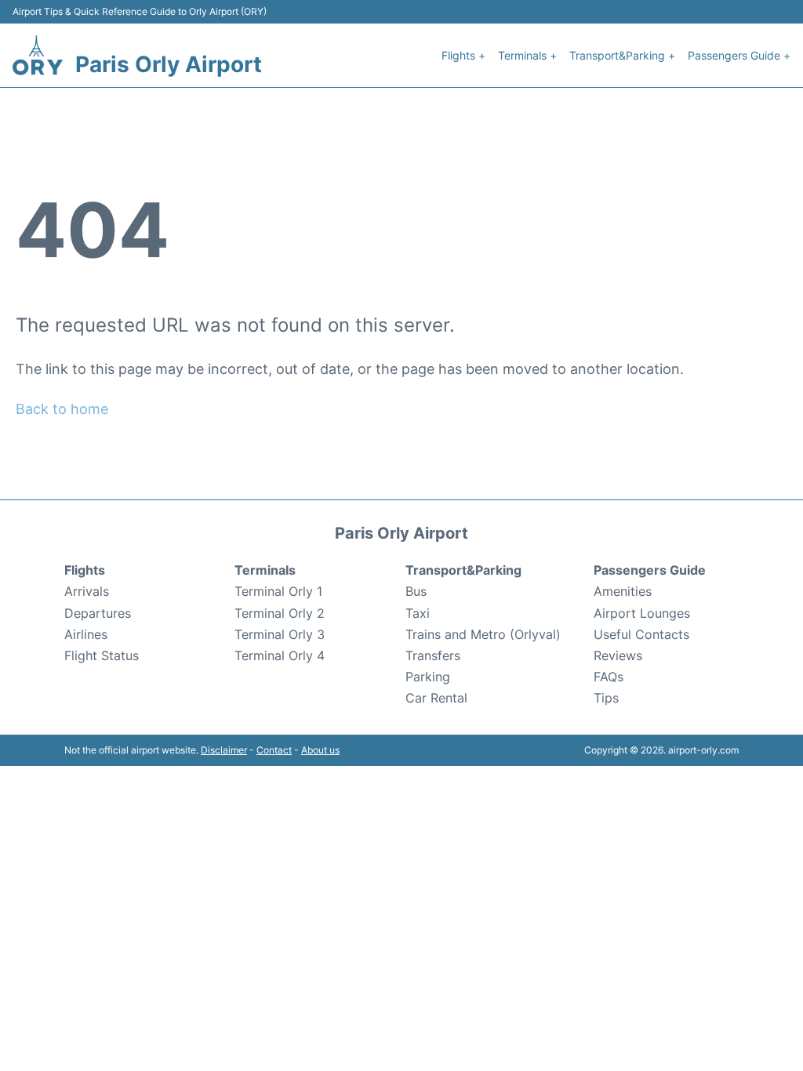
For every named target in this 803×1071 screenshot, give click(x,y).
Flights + (463, 55)
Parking (427, 676)
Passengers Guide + (739, 55)
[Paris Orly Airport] (38, 55)
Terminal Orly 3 (279, 634)
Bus (416, 591)
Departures (97, 613)
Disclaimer (224, 750)
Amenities (623, 591)
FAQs (608, 676)
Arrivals (86, 591)
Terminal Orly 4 (279, 655)
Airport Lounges (642, 613)
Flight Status (101, 655)
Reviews (618, 655)
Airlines (85, 634)
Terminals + (527, 55)
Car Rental (436, 698)
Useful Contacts (641, 634)
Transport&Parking (463, 570)
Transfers (432, 655)
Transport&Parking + (622, 55)
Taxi (417, 613)
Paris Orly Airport (168, 64)
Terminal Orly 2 (279, 613)
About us (320, 750)
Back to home (62, 409)
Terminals (265, 570)
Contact (274, 750)
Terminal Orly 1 (278, 591)
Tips (606, 698)
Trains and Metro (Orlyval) (483, 634)
